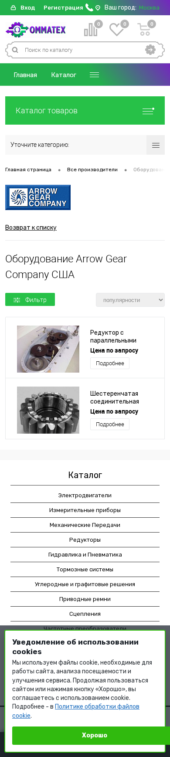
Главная (25, 75)
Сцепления (85, 614)
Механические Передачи (85, 525)
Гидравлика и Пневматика (85, 554)
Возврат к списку (31, 227)
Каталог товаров (47, 110)
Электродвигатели (85, 495)
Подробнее (110, 363)
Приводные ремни (85, 599)
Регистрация (63, 7)
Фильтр (36, 299)
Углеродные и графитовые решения (85, 584)
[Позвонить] (89, 9)
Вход (27, 7)
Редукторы (85, 539)
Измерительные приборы (85, 510)
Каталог (63, 75)
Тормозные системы (85, 569)
